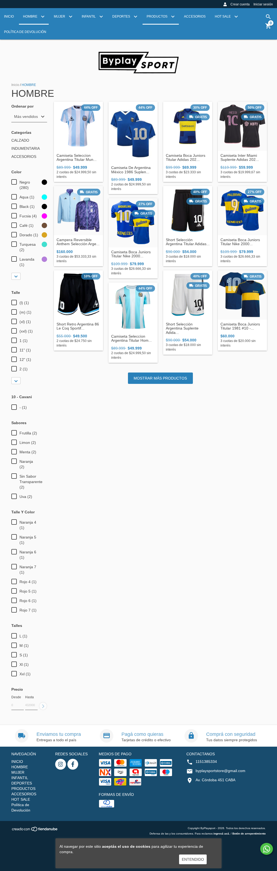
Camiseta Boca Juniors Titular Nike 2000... (131, 254)
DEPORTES (121, 16)
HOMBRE (30, 16)
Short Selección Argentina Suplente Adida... (182, 328)
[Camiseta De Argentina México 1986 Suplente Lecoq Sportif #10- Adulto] (133, 132)
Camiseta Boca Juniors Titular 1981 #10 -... (240, 326)
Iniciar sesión (263, 4)
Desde (16, 697)
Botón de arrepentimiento (249, 833)
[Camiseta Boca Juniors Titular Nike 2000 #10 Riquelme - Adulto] (133, 222)
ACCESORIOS (195, 16)
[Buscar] (268, 16)
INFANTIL (89, 16)
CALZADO (20, 140)
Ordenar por (22, 106)
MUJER (60, 16)
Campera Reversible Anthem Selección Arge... (78, 242)
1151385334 (206, 761)
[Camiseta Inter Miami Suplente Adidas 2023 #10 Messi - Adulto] (242, 126)
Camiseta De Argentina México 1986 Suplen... (131, 170)
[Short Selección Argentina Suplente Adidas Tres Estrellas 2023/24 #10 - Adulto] (187, 295)
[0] (268, 28)
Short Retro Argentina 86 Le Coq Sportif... (78, 326)
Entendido (193, 859)
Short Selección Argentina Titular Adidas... (188, 242)
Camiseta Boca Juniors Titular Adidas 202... (185, 158)
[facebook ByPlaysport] (72, 764)
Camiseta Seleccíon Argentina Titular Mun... (77, 158)
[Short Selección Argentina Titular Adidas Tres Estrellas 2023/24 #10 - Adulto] (187, 210)
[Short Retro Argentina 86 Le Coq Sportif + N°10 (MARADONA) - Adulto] (78, 295)
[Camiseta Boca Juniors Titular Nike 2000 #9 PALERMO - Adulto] (242, 210)
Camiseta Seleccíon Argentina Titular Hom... (131, 338)
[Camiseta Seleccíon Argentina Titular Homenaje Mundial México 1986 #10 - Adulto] (133, 307)
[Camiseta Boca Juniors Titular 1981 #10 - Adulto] (242, 295)
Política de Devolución (25, 32)
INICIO (9, 16)
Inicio (15, 85)
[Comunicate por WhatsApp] (266, 849)
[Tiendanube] (35, 830)
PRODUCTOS (157, 16)
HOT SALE (223, 16)
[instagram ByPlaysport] (60, 764)
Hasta (29, 697)
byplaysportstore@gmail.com (220, 771)
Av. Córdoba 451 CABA (215, 780)
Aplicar (43, 706)
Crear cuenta (240, 4)
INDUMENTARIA (25, 148)
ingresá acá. (221, 833)
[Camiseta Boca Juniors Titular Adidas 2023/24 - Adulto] (187, 126)
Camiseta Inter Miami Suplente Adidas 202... (239, 158)
